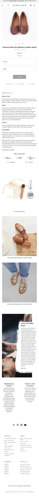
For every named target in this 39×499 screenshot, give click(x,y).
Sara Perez (23, 450)
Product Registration (26, 467)
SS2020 (6, 471)
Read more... (24, 368)
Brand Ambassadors (9, 442)
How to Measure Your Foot (26, 439)
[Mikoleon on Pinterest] (18, 425)
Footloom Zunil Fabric (26, 447)
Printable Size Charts (10, 438)
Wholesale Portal (25, 471)
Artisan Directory (9, 453)
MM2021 (6, 473)
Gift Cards (7, 447)
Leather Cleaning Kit (19, 211)
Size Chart (12, 142)
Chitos (22, 448)
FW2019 (6, 469)
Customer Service (25, 464)
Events (6, 451)
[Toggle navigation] (2, 5)
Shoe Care (23, 443)
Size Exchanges (8, 446)
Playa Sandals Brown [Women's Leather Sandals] (19, 257)
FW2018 (6, 466)
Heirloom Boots (24, 441)
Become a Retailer (25, 469)
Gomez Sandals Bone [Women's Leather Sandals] (19, 304)
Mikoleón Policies (25, 466)
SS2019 (6, 467)
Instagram (7, 455)
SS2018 (6, 464)
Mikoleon (32, 491)
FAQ (5, 444)
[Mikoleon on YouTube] (25, 425)
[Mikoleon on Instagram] (21, 425)
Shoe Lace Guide (9, 440)
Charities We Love (9, 449)
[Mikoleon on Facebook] (14, 425)
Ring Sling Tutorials (25, 445)
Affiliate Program (25, 473)
